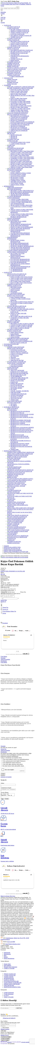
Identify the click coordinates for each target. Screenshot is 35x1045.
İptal (2, 798)
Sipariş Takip (7, 964)
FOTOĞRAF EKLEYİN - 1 (8, 590)
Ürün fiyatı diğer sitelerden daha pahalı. (13, 764)
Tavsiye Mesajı (4, 792)
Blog (5, 955)
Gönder (3, 773)
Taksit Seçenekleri (5, 659)
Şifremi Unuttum (5, 1029)
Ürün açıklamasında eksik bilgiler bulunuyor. (14, 761)
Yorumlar (3, 658)
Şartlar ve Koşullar (9, 997)
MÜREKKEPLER (9, 978)
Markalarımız (7, 954)
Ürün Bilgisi (4, 656)
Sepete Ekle (4, 600)
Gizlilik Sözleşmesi (9, 992)
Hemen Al (3, 601)
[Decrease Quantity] (1, 598)
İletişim (6, 957)
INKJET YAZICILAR (10, 974)
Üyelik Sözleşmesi (8, 994)
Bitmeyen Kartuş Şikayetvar (8, 896)
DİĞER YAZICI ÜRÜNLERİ (12, 984)
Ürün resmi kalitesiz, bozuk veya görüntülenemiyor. (16, 759)
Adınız (2, 783)
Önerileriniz (4, 661)
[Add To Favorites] (17, 604)
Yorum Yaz (3, 749)
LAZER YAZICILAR (9, 975)
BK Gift (3, 574)
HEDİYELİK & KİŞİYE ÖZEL (12, 987)
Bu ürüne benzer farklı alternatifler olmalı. (13, 766)
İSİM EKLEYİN (5, 587)
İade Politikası (7, 965)
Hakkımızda (7, 952)
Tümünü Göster (14, 399)
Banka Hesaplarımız (9, 958)
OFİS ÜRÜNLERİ (9, 985)
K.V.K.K (6, 995)
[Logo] (17, 5)
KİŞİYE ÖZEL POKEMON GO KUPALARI (13, 571)
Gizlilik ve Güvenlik (9, 968)
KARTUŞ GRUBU (9, 979)
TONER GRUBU (8, 976)
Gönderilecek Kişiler (6, 788)
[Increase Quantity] (18, 598)
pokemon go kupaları (6, 777)
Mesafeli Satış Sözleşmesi (10, 967)
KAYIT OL (19, 1008)
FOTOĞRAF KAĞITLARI (11, 981)
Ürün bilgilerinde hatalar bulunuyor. (12, 762)
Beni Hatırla (6, 1027)
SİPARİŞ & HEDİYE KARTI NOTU (10, 593)
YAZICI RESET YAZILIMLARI (12, 982)
